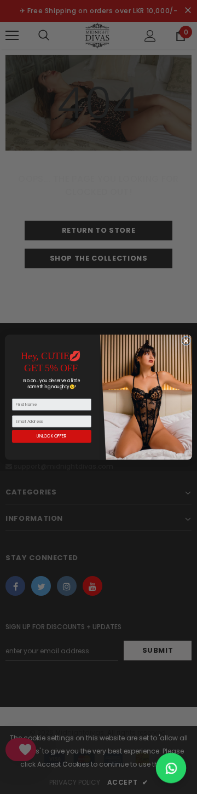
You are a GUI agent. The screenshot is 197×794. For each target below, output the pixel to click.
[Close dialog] (186, 340)
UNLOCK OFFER (52, 436)
